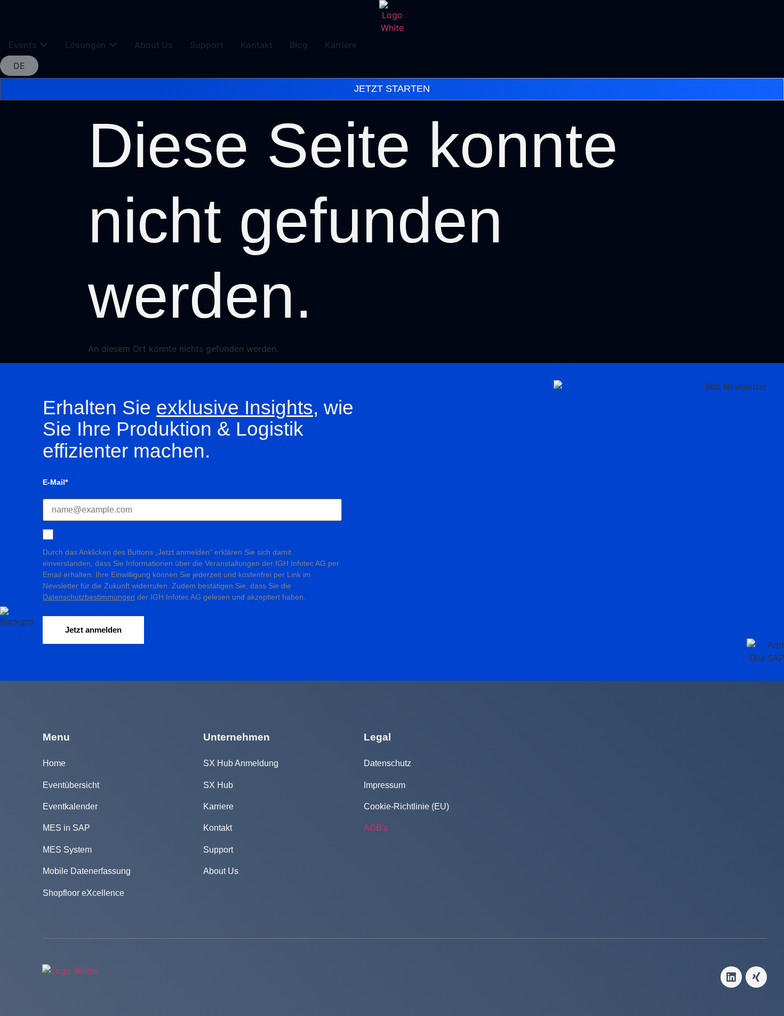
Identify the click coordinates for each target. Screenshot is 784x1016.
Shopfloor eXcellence (83, 892)
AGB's (376, 827)
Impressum (384, 785)
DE (19, 65)
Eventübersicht (71, 785)
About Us (220, 871)
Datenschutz (387, 763)
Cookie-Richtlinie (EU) (406, 806)
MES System (67, 849)
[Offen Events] (43, 44)
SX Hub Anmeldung (240, 763)
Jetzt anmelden (93, 629)
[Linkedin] (731, 977)
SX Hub (218, 785)
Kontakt (217, 827)
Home (54, 763)
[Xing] (756, 977)
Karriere (218, 806)
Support (218, 849)
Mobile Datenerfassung (87, 871)
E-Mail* (55, 482)
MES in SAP (66, 827)
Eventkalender (70, 806)
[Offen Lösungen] (113, 44)
